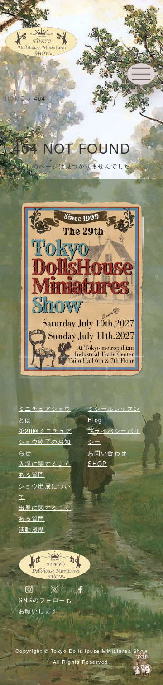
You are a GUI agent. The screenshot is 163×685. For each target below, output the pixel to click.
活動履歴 (32, 529)
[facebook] (80, 589)
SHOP (97, 463)
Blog (95, 419)
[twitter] (54, 589)
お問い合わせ (107, 452)
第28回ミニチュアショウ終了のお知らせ (45, 441)
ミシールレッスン (114, 408)
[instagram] (29, 589)
